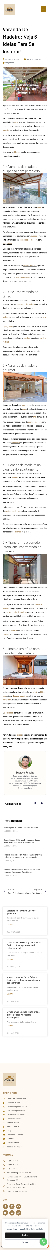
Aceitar (25, 1235)
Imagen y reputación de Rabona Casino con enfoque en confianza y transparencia (23, 980)
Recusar (25, 1242)
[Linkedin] (5, 1213)
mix (35, 417)
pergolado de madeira (29, 240)
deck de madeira (30, 266)
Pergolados (9, 62)
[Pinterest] (12, 1213)
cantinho (6, 634)
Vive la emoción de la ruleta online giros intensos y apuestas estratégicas (23, 1015)
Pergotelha (7, 244)
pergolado (8, 326)
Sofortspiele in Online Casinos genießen (21, 828)
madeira (6, 130)
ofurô (35, 692)
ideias (16, 152)
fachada (6, 317)
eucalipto (35, 236)
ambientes (15, 443)
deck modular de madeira (16, 612)
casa (16, 122)
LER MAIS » (10, 924)
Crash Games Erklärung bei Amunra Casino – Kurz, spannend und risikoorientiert (24, 945)
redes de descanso (22, 277)
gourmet (25, 405)
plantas (27, 338)
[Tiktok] (18, 1213)
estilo (44, 317)
